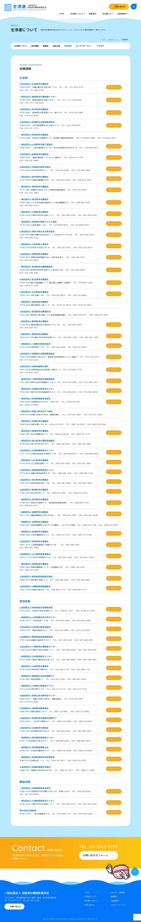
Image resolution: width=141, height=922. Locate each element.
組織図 (45, 46)
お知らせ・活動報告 (118, 892)
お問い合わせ (120, 6)
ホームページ (112, 87)
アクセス (100, 46)
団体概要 (35, 46)
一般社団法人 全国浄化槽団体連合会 (26, 893)
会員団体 (68, 46)
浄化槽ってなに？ (91, 901)
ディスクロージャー (84, 46)
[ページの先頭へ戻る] (135, 872)
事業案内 (92, 14)
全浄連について (113, 39)
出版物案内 (115, 901)
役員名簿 (56, 46)
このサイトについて (118, 905)
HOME (61, 14)
